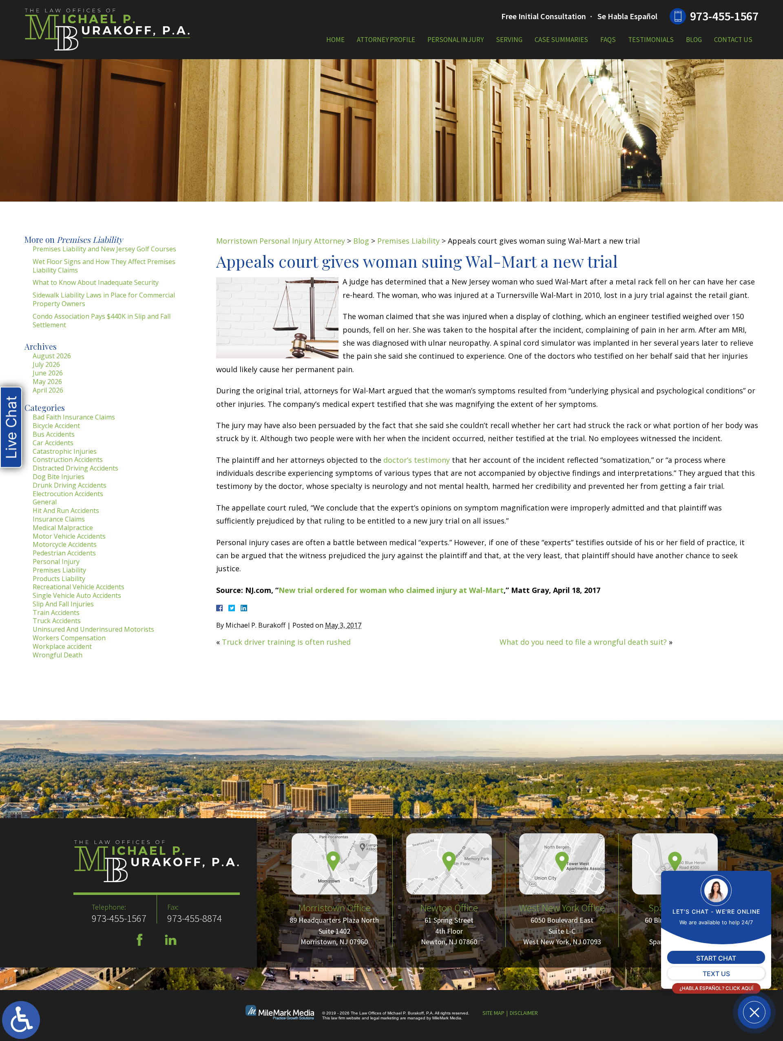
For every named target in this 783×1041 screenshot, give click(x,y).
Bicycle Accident (56, 425)
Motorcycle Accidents (65, 544)
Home (335, 39)
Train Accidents (56, 612)
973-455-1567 (724, 16)
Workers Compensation (69, 637)
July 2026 (46, 364)
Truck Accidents (57, 620)
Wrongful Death (57, 654)
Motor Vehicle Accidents (69, 536)
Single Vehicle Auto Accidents (77, 595)
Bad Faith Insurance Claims (74, 417)
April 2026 (48, 390)
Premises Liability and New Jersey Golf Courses (104, 248)
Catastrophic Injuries (65, 451)
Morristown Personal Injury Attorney (280, 241)
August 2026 (52, 355)
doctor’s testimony (416, 460)
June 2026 (48, 372)
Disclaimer (524, 1013)
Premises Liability (408, 241)
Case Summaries (561, 39)
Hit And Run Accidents (66, 510)
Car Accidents (53, 442)
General (45, 501)
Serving (509, 39)
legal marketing (384, 1018)
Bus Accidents (54, 434)
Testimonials (651, 39)
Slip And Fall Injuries (63, 603)
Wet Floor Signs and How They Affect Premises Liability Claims (104, 266)
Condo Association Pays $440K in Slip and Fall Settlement (101, 320)
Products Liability (59, 578)
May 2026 (47, 381)
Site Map (493, 1013)
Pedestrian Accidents (64, 552)
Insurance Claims (59, 519)
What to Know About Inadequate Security (96, 282)
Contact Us (733, 39)
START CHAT (716, 958)
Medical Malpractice (63, 527)
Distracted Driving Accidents (75, 468)
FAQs (608, 39)
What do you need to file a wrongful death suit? (583, 642)
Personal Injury (455, 39)
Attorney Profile (386, 39)
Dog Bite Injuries (58, 476)
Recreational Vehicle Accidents (78, 586)
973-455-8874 (194, 918)
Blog (694, 39)
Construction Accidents (68, 459)
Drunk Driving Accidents (69, 485)
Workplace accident (62, 646)
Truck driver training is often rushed (286, 642)
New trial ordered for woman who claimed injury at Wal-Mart (391, 590)
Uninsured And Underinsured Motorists (93, 629)
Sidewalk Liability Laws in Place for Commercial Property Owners (104, 299)
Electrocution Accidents (68, 493)
